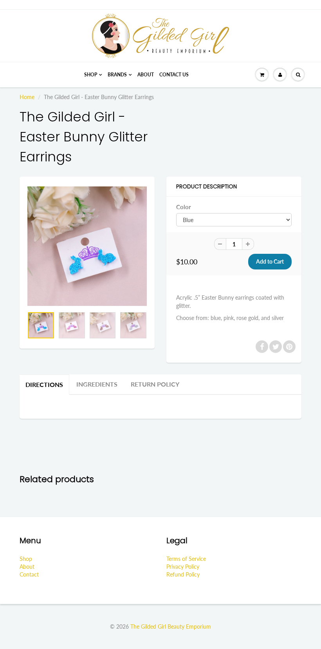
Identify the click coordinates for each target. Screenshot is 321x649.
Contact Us (174, 75)
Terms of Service (186, 558)
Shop (90, 75)
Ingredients (96, 384)
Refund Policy (183, 574)
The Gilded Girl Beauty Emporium (170, 626)
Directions (44, 384)
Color (183, 206)
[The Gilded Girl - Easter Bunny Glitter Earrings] (87, 246)
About (145, 75)
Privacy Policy (182, 566)
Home (27, 97)
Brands (117, 75)
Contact (29, 574)
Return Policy (155, 384)
